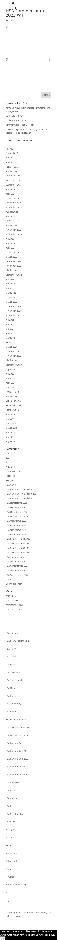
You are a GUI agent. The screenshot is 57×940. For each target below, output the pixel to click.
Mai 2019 (10, 418)
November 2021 (13, 310)
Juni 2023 (10, 243)
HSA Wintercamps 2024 (17, 565)
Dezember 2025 (13, 175)
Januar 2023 (11, 256)
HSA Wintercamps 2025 (17, 570)
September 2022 (14, 274)
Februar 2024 (12, 220)
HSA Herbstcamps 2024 (17, 511)
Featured (10, 480)
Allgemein (10, 466)
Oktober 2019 (12, 409)
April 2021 (11, 333)
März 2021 (11, 337)
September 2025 (14, 184)
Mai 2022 (10, 288)
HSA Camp (11, 484)
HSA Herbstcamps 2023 (17, 507)
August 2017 (12, 441)
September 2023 (14, 234)
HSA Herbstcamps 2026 (17, 516)
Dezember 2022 (13, 261)
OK (2, 938)
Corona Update (13, 471)
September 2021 (14, 315)
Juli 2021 (10, 319)
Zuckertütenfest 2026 (16, 120)
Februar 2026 (12, 166)
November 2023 (13, 229)
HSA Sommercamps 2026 (18, 552)
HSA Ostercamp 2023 (16, 520)
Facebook (10, 475)
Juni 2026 (10, 157)
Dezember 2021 (13, 306)
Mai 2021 (10, 328)
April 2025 (11, 193)
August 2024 (12, 211)
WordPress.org (13, 609)
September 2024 (14, 207)
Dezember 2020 (13, 351)
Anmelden (11, 595)
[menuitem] (34, 8)
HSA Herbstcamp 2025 (16, 502)
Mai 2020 (10, 378)
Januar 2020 (11, 396)
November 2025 (13, 180)
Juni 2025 (10, 189)
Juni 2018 (10, 432)
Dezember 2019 (13, 400)
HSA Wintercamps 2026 (17, 575)
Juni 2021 (10, 324)
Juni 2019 (10, 414)
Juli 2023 (10, 238)
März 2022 (11, 292)
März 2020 (11, 387)
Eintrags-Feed (12, 600)
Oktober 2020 (12, 360)
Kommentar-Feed (14, 604)
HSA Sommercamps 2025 (18, 547)
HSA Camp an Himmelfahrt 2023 (21, 489)
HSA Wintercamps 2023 (17, 561)
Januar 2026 (11, 171)
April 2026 (11, 162)
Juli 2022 (10, 279)
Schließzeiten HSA (14, 115)
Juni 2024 (10, 216)
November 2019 (13, 405)
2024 (8, 457)
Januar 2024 (11, 225)
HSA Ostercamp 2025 (16, 529)
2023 (8, 453)
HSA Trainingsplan (15, 557)
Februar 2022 (12, 297)
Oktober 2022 (12, 270)
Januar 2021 (11, 346)
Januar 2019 (11, 427)
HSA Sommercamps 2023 (18, 538)
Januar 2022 (11, 301)
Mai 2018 (10, 436)
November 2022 (13, 265)
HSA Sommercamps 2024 (18, 543)
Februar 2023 (12, 252)
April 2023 (11, 247)
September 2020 (14, 364)
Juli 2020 (10, 373)
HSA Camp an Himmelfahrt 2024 (21, 493)
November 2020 (13, 355)
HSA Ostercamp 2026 (16, 534)
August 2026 (12, 153)
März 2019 (11, 423)
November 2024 (13, 202)
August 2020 (12, 369)
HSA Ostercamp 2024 (16, 525)
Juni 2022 (10, 283)
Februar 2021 (12, 342)
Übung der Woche (14, 583)
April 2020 (11, 382)
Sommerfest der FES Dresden (20, 124)
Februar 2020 (12, 391)
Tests (8, 579)
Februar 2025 (12, 198)
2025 (8, 462)
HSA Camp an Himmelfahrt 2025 (21, 498)
